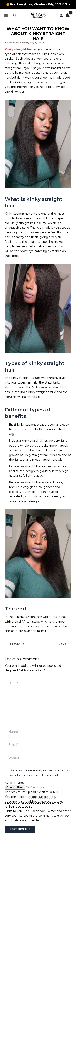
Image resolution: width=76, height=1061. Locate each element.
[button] (15, 15)
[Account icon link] (61, 15)
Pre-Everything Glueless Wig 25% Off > (39, 4)
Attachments (14, 783)
